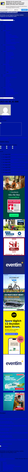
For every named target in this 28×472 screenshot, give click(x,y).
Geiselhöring (9, 34)
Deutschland (8, 29)
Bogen (7, 33)
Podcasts (8, 65)
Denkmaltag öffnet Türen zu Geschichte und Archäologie (14, 432)
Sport (4, 76)
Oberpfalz (8, 26)
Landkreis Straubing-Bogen (12, 37)
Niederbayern (9, 25)
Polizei (4, 44)
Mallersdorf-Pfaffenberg (11, 35)
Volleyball (8, 78)
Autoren (5, 463)
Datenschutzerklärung (8, 467)
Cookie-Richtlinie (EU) (8, 468)
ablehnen (16, 9)
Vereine (4, 74)
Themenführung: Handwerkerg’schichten (10, 160)
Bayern (7, 27)
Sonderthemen (6, 64)
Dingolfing (8, 40)
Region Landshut (10, 91)
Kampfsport (8, 85)
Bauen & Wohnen (10, 53)
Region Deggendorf (10, 94)
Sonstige (8, 86)
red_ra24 (4, 117)
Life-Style (8, 59)
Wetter (7, 63)
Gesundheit (8, 56)
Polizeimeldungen (10, 46)
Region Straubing (10, 90)
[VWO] (6, 9)
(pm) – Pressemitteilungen (9, 465)
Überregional (6, 24)
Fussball (7, 79)
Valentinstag (8, 70)
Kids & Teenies (9, 66)
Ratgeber (5, 51)
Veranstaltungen (6, 87)
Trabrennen (8, 83)
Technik (7, 61)
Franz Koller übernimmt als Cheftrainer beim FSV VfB (13, 418)
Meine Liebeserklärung (14, 72)
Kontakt (5, 462)
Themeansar (3, 460)
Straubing (8, 31)
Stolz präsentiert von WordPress (7, 458)
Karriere (7, 60)
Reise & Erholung (10, 57)
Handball (8, 81)
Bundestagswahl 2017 (11, 73)
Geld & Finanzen (10, 55)
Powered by (2, 9)
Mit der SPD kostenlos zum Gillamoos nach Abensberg (13, 425)
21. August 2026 (4, 421)
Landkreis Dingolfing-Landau (12, 42)
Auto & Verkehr (9, 52)
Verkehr (7, 50)
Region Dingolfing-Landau (12, 92)
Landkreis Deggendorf (11, 43)
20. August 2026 (4, 443)
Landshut (8, 38)
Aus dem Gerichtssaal (11, 48)
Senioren (8, 68)
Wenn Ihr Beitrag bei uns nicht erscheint (12, 466)
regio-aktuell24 (9, 11)
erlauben (24, 9)
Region (4, 30)
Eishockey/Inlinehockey (11, 77)
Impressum (5, 470)
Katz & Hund (9, 69)
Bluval (7, 95)
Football (7, 82)
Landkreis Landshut (10, 39)
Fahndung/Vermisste (10, 47)
